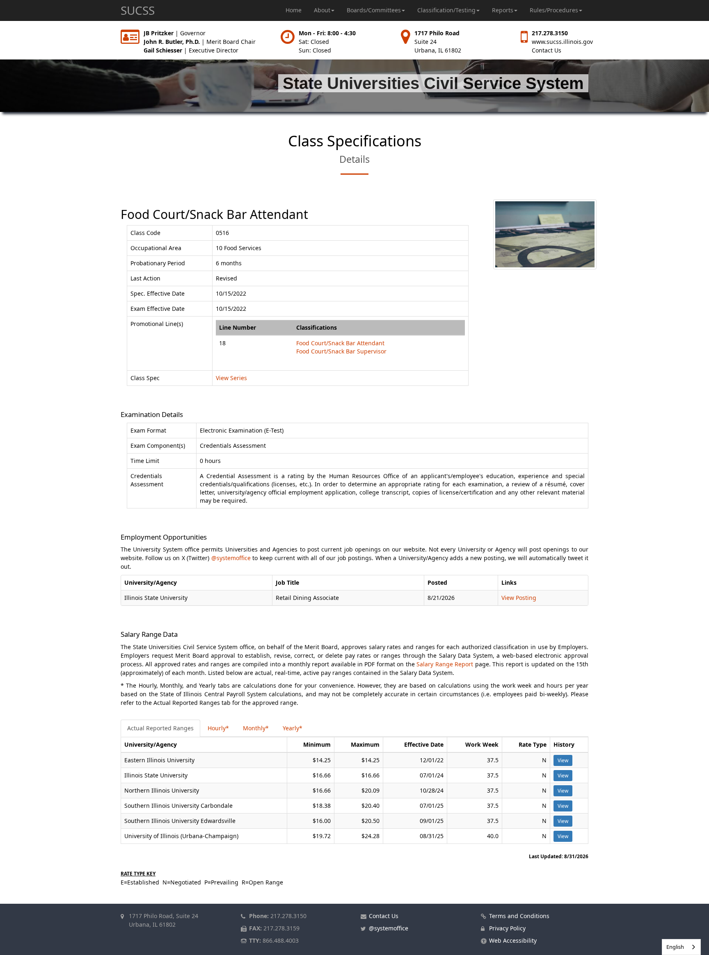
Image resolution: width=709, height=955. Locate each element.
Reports (502, 10)
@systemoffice (231, 558)
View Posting (518, 598)
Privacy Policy (507, 928)
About (322, 10)
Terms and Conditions (519, 916)
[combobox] (681, 947)
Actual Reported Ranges (160, 728)
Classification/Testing (446, 10)
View (563, 760)
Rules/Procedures (554, 10)
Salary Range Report (444, 664)
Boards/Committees (374, 10)
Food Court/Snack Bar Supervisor (341, 351)
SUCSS (138, 10)
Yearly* (292, 728)
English (675, 946)
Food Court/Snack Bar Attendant (340, 343)
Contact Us (546, 50)
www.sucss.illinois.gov (562, 42)
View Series (231, 378)
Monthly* (256, 728)
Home (294, 10)
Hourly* (218, 728)
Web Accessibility (513, 940)
